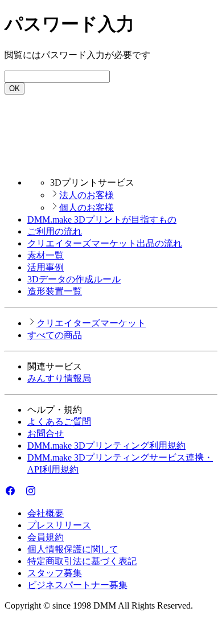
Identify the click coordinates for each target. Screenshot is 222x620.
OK (14, 88)
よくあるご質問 (59, 421)
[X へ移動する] (20, 493)
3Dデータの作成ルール (74, 279)
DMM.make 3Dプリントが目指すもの (101, 219)
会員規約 (45, 537)
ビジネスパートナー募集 (77, 585)
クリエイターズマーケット (91, 323)
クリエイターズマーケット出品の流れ (104, 243)
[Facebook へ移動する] (10, 493)
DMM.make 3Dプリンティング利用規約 (106, 445)
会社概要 (45, 513)
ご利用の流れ (54, 231)
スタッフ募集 (54, 573)
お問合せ (45, 433)
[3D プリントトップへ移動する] (111, 162)
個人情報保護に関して (72, 549)
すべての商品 (54, 335)
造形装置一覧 (54, 291)
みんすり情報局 (59, 378)
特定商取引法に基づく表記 (82, 561)
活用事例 (45, 267)
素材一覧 (45, 255)
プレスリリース (59, 525)
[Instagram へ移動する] (30, 493)
